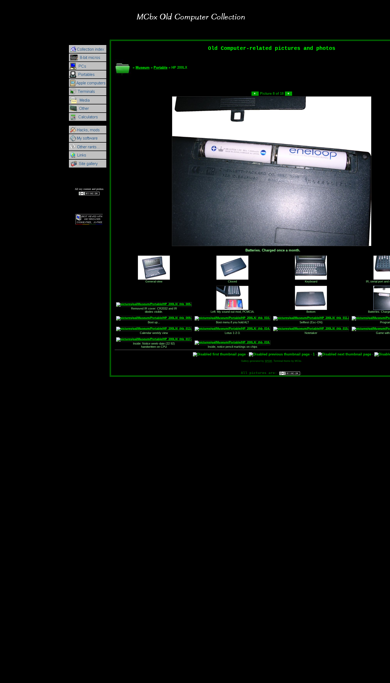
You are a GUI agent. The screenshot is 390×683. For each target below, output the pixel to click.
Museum (143, 67)
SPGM (268, 361)
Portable (160, 67)
